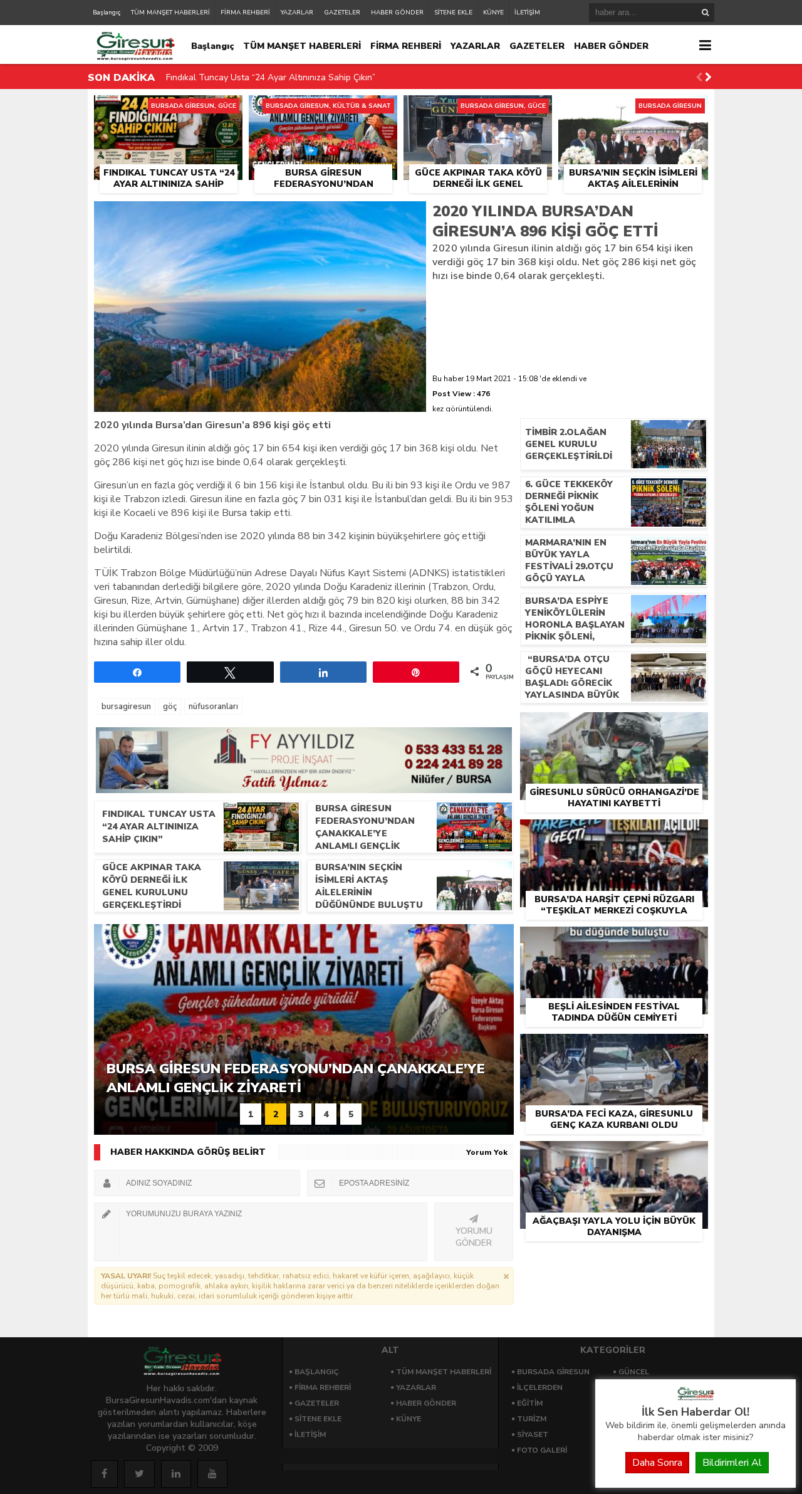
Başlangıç (106, 12)
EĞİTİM (530, 1403)
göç (170, 706)
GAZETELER (342, 12)
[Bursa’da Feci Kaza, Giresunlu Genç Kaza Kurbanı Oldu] (614, 1048)
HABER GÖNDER (397, 12)
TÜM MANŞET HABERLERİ (170, 12)
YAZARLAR (297, 12)
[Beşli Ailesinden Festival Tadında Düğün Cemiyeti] (614, 941)
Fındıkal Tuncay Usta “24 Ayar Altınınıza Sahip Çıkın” (270, 77)
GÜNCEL (633, 1372)
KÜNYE (493, 12)
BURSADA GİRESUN (553, 1372)
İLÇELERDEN (540, 1387)
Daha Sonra (657, 1463)
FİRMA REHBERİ (245, 12)
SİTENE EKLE (453, 12)
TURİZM (531, 1419)
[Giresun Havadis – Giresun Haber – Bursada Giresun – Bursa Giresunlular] (695, 1397)
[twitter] (139, 1474)
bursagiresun (126, 706)
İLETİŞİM (527, 12)
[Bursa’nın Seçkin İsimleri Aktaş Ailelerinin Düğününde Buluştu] (633, 109)
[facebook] (104, 1474)
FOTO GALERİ (542, 1450)
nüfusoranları (213, 706)
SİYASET (532, 1434)
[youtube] (212, 1474)
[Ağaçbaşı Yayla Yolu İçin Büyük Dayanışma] (614, 1155)
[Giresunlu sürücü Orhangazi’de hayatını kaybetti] (614, 726)
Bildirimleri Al (732, 1463)
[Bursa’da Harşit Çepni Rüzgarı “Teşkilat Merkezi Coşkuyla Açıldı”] (614, 833)
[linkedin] (176, 1474)
